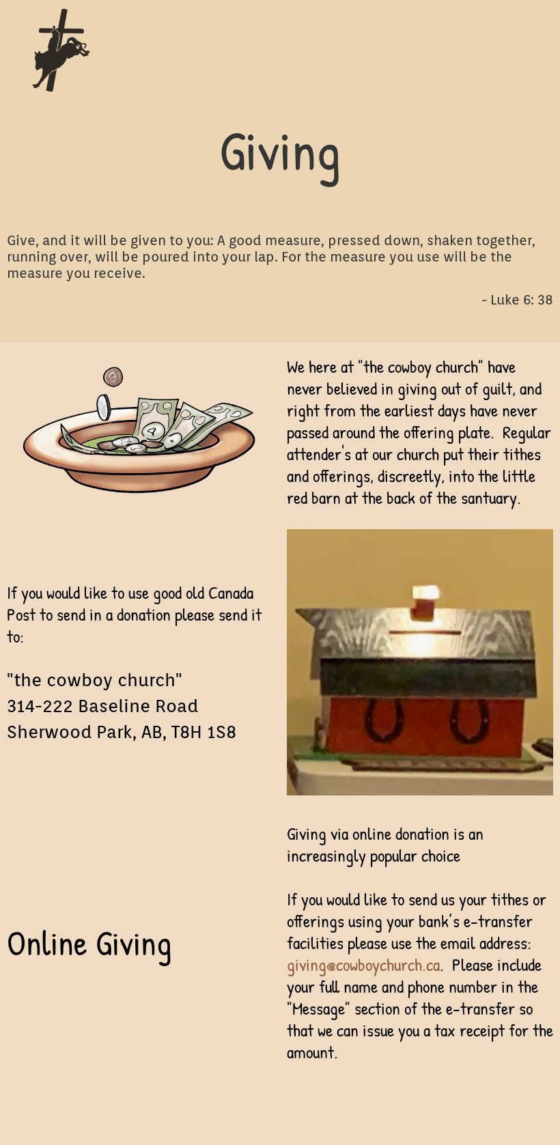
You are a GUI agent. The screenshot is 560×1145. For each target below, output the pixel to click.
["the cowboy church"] (212, 50)
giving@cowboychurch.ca (363, 964)
